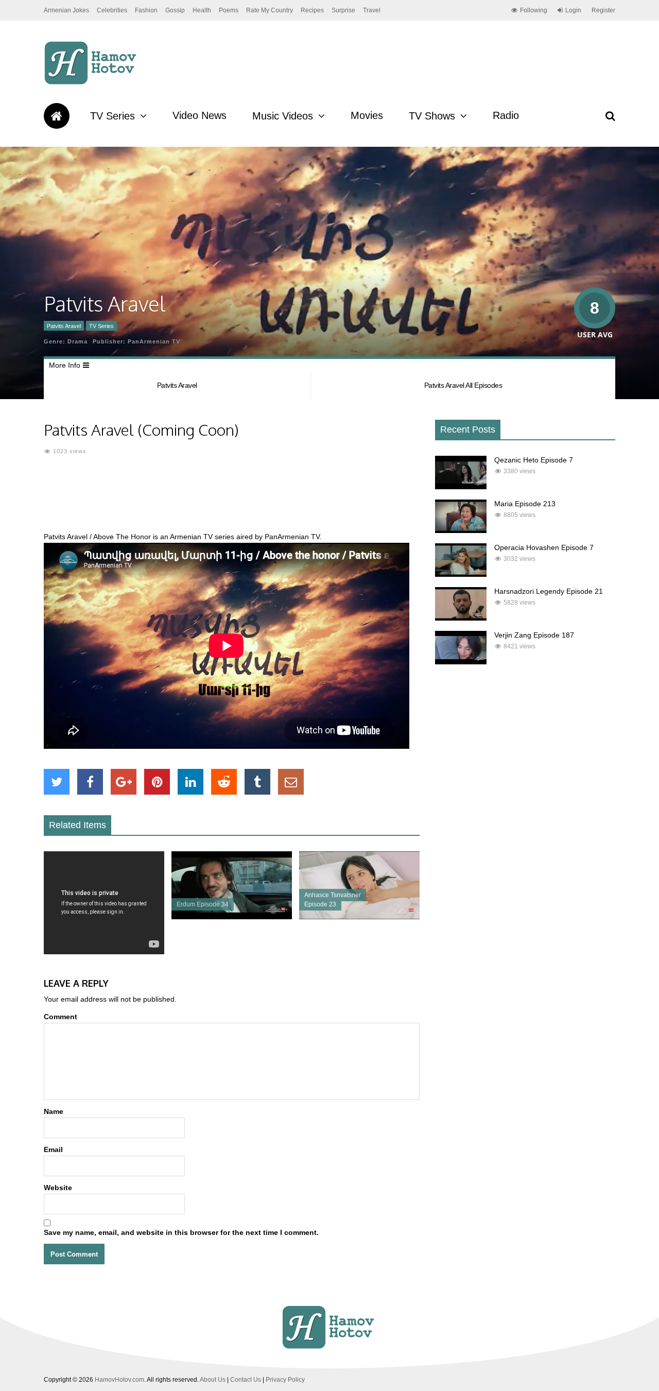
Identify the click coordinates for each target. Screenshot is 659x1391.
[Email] (291, 782)
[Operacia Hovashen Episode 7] (461, 574)
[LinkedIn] (190, 782)
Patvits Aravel (64, 326)
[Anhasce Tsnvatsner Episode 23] (359, 917)
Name (53, 1111)
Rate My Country (269, 10)
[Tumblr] (257, 782)
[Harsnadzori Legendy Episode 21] (461, 618)
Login (573, 10)
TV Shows (432, 116)
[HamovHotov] (92, 83)
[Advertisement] (231, 499)
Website (58, 1187)
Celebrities (112, 10)
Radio (506, 115)
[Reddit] (224, 782)
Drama (77, 341)
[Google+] (123, 782)
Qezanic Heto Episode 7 (533, 460)
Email (53, 1149)
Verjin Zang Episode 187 (534, 635)
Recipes (312, 10)
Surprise (343, 10)
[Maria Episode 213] (461, 530)
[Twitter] (57, 782)
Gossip (175, 10)
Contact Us (245, 1379)
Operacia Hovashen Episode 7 (544, 547)
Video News (199, 115)
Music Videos (282, 116)
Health (202, 10)
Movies (367, 115)
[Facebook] (90, 782)
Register (603, 10)
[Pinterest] (157, 782)
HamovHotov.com (119, 1379)
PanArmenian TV (154, 341)
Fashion (146, 10)
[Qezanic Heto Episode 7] (461, 487)
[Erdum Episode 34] (231, 917)
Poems (228, 10)
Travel (371, 10)
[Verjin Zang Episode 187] (461, 662)
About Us (213, 1379)
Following (533, 10)
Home (57, 116)
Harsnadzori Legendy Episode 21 (548, 591)
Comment (60, 1016)
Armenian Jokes (66, 10)
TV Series (112, 116)
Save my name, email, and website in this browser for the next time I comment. (181, 1232)
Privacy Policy (285, 1379)
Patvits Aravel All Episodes (463, 385)
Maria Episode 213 (525, 504)
